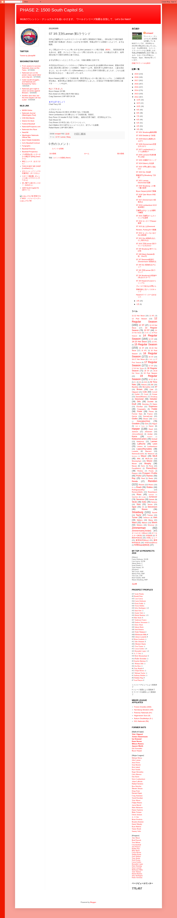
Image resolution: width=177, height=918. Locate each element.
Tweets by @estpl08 (27, 56)
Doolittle (150, 402)
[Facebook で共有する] (82, 134)
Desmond (139, 399)
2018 (136, 77)
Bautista (135, 387)
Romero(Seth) (137, 492)
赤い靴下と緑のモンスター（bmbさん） (31, 184)
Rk (133, 487)
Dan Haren (135, 777)
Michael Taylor (140, 673)
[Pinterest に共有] (84, 134)
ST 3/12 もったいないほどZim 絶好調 (146, 234)
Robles (150, 487)
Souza (150, 504)
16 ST (151, 357)
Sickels (151, 499)
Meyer (144, 456)
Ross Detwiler (136, 786)
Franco (150, 414)
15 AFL (154, 342)
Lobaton (140, 446)
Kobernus (140, 441)
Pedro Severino (140, 658)
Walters (140, 520)
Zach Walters (136, 856)
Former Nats (137, 414)
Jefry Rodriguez (140, 608)
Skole (134, 502)
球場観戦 (149, 535)
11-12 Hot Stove (138, 316)
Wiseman (151, 525)
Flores (151, 411)
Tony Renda (136, 858)
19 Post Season (150, 373)
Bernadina (146, 387)
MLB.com (149, 459)
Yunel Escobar (137, 798)
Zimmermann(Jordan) (141, 531)
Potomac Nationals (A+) (143, 713)
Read (143, 478)
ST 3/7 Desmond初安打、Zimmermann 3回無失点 (146, 260)
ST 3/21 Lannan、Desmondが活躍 (143, 182)
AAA (145, 382)
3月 (138, 129)
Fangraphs (26, 146)
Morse (134, 463)
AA (140, 382)
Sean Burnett (136, 765)
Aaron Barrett (136, 805)
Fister (139, 411)
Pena (151, 466)
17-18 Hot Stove (138, 368)
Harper (136, 428)
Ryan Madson (136, 826)
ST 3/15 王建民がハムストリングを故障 (146, 217)
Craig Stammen (137, 795)
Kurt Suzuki (136, 769)
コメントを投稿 (58, 149)
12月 (139, 100)
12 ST (57, 137)
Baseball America (28, 149)
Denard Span (137, 793)
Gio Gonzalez (137, 748)
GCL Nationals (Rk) (141, 721)
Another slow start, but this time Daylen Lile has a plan (31, 98)
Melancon (151, 454)
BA (152, 385)
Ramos (149, 476)
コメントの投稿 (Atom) (62, 158)
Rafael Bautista (140, 615)
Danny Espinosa (137, 810)
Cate (151, 389)
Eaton (155, 404)
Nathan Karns (136, 854)
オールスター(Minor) (140, 533)
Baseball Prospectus (30, 152)
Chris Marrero (136, 774)
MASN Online (27, 110)
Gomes (155, 419)
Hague (154, 424)
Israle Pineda (139, 594)
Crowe (154, 394)
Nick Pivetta (136, 860)
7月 (138, 116)
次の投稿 (52, 154)
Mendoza (134, 456)
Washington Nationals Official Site (30, 136)
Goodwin (136, 423)
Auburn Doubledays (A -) (143, 718)
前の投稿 (120, 154)
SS (143, 507)
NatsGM (25, 132)
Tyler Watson (140, 632)
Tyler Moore (136, 800)
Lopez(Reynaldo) (144, 449)
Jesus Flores (136, 762)
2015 (136, 87)
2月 (138, 301)
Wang (68, 137)
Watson (144, 523)
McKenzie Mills (141, 635)
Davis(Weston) (141, 397)
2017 (136, 80)
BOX (108, 50)
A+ (135, 382)
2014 (136, 90)
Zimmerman (139, 527)
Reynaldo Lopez (140, 651)
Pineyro (135, 473)
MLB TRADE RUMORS (31, 140)
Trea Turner (139, 646)
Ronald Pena (138, 596)
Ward (134, 522)
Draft (134, 404)
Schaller (143, 497)
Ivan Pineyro (138, 680)
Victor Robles (139, 606)
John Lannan (136, 760)
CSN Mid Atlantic (28, 118)
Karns (134, 436)
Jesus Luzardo (140, 637)
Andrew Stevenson (141, 622)
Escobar (140, 406)
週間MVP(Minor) (142, 540)
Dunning (145, 404)
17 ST (151, 366)
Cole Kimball (136, 845)
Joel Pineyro (136, 847)
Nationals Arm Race (29, 129)
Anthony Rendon (139, 675)
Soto (139, 504)
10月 (139, 106)
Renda (135, 481)
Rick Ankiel (136, 767)
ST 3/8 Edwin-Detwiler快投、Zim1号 (145, 255)
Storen (145, 509)
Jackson (135, 432)
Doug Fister (136, 791)
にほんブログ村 (26, 201)
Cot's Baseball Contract (31, 143)
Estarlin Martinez (140, 661)
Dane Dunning (137, 866)
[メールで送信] (75, 134)
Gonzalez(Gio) (143, 421)
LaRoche (141, 444)
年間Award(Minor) (151, 543)
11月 (138, 103)
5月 (138, 123)
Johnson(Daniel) (137, 434)
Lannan (63, 137)
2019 (136, 74)
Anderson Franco (140, 620)
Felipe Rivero (139, 671)
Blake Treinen (136, 812)
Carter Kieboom (140, 601)
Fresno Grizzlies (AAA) (142, 707)
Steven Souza (137, 788)
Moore (149, 461)
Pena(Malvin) (136, 468)
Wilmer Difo (139, 663)
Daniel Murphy (137, 824)
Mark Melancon (137, 807)
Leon (155, 444)
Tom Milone (136, 842)
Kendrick (149, 436)
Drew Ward (139, 625)
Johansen (148, 432)
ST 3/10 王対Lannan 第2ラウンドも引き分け (146, 245)
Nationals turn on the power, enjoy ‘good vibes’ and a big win (31, 75)
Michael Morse (137, 758)
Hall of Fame (140, 426)
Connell (154, 392)
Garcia (134, 416)
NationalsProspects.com (31, 127)
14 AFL (146, 332)
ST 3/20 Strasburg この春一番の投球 (146, 187)
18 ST (146, 371)
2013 (136, 94)
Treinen (150, 515)
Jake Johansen (139, 641)
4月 (138, 126)
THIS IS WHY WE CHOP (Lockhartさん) (31, 167)
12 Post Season (139, 319)
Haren (151, 426)
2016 (136, 84)
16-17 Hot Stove (138, 359)
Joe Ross (138, 666)
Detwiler (153, 399)
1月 (138, 304)
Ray (133, 478)
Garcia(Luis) (147, 416)
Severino (140, 499)
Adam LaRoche (137, 781)
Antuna (144, 385)
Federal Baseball (28, 124)
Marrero (148, 451)
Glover (145, 419)
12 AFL (151, 316)
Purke (138, 476)
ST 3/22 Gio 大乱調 (143, 172)
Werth (154, 522)
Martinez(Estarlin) (138, 454)
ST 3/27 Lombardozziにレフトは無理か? (146, 150)
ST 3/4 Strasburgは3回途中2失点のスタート (146, 277)
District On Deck (28, 121)
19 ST (151, 379)
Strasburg (137, 512)
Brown (139, 389)
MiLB (155, 456)
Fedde (154, 409)
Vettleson (146, 517)
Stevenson (152, 507)
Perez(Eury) (151, 468)
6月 (138, 120)
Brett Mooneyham (141, 656)
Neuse (134, 466)
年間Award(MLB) (141, 545)
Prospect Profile (149, 473)
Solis (144, 502)
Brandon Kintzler (138, 822)
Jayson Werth (137, 746)
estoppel (149, 33)
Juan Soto (138, 610)
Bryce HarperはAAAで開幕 (146, 191)
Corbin (137, 394)
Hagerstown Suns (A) (142, 715)
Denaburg (154, 397)
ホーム (86, 154)
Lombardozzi (152, 446)
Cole (145, 392)
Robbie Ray (138, 678)
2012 (136, 97)
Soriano (154, 502)
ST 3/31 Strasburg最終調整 (146, 132)
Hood (151, 429)
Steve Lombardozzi (138, 779)
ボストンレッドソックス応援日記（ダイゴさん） (31, 172)
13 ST (147, 330)
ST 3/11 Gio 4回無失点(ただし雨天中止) (146, 239)
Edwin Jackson (137, 815)
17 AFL (150, 359)
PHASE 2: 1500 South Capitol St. (52, 9)
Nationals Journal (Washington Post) (29, 114)
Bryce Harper (137, 751)
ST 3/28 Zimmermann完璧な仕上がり (146, 145)
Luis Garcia (139, 599)
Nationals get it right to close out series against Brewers (31, 91)
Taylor (138, 515)
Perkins (140, 471)
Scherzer (153, 497)
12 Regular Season (144, 320)
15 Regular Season (145, 344)
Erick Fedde (139, 603)
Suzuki (154, 512)
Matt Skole (137, 618)
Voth (155, 517)
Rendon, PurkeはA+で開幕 (146, 230)
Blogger (93, 902)
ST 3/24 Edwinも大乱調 (145, 163)
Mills (138, 459)
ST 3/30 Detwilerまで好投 (145, 135)
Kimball (154, 439)
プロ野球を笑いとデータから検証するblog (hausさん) (31, 156)
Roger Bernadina (137, 772)
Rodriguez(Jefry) (138, 490)
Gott (146, 424)
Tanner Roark (136, 829)
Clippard (135, 392)
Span (134, 507)
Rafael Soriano (137, 784)
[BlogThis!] (77, 134)
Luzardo (135, 451)
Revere (141, 485)
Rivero (150, 485)
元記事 (134, 584)
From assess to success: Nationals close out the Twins (31, 68)
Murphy (147, 463)
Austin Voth (139, 613)
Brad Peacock (136, 840)
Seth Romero (139, 629)
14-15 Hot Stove (139, 341)
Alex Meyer (136, 838)
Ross (139, 494)
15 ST (141, 348)
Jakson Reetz (139, 627)
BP (156, 387)
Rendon (152, 481)
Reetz (151, 478)
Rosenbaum (152, 492)
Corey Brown (136, 852)
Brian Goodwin (139, 639)
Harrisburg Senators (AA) (143, 710)
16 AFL (144, 350)
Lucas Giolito (139, 649)
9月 (138, 110)
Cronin (146, 394)
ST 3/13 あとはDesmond (145, 226)
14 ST (151, 339)
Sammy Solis (136, 831)
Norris (143, 466)
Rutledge (151, 494)
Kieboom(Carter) (139, 439)
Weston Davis (140, 644)
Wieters (139, 525)
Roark (139, 487)
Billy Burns (136, 850)
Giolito (135, 418)
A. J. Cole (137, 653)
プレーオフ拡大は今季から (146, 286)
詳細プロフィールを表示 (141, 63)
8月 (138, 113)
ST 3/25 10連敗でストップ (146, 160)
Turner (135, 517)
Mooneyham (136, 461)
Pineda (151, 471)
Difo (139, 401)
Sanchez (135, 497)
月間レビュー (151, 538)
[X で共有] (80, 134)
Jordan (150, 434)
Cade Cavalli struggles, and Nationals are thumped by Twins (31, 82)
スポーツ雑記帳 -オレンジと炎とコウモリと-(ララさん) (31, 178)
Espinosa (153, 406)
